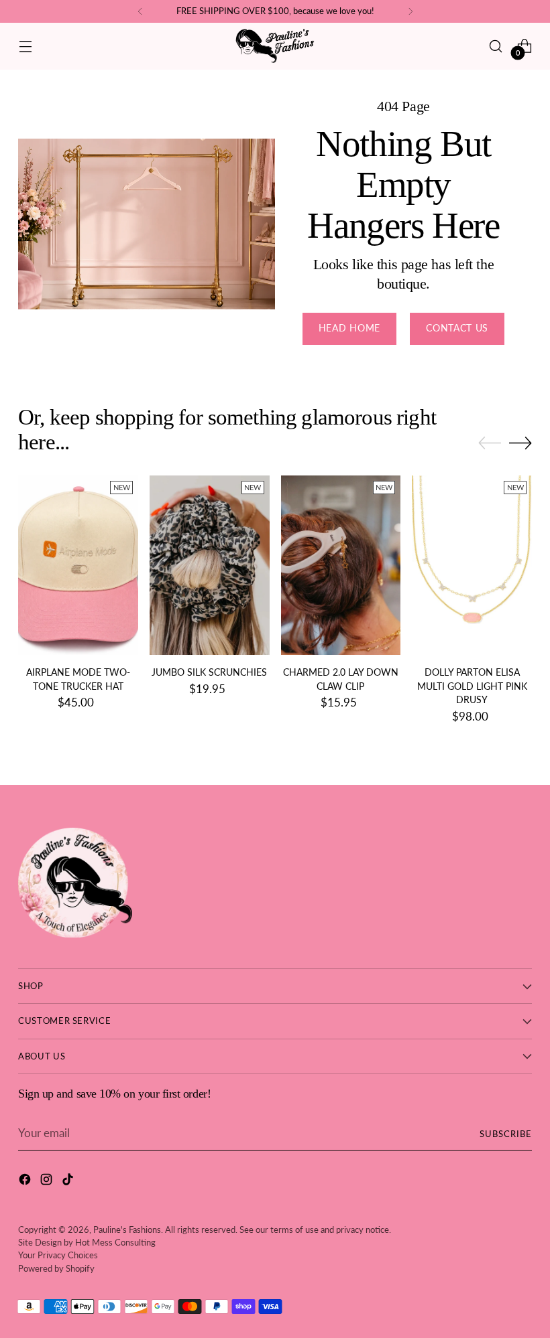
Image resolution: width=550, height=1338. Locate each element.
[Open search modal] (496, 46)
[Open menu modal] (25, 46)
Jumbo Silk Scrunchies (209, 672)
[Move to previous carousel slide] (489, 443)
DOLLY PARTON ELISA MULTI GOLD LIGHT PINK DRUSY (472, 686)
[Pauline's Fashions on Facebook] (26, 1182)
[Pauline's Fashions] (275, 46)
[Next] (410, 11)
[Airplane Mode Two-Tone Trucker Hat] (78, 565)
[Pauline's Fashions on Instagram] (48, 1182)
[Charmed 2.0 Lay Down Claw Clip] (341, 565)
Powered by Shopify (56, 1268)
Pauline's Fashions (127, 1229)
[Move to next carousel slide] (520, 442)
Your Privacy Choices (58, 1255)
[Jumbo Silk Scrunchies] (210, 565)
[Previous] (140, 11)
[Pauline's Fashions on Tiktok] (69, 1182)
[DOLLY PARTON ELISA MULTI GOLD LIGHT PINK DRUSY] (472, 565)
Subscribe (506, 1133)
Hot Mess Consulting (115, 1242)
